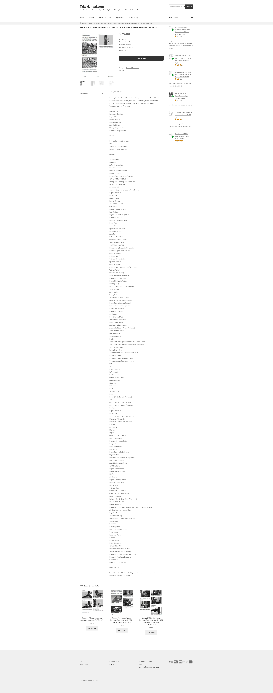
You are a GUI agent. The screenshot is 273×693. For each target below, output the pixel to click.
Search (189, 7)
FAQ (110, 17)
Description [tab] (84, 93)
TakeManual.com (92, 6)
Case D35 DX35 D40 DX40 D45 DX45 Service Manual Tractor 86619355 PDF (183, 74)
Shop (81, 661)
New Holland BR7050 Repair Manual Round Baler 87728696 (182, 136)
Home (82, 17)
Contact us (102, 17)
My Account (84, 664)
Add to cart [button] (92, 628)
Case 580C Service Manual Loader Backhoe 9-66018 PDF (183, 114)
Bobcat (90, 23)
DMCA (111, 664)
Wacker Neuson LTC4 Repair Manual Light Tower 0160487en (181, 95)
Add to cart (141, 58)
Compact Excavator (100, 23)
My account (120, 17)
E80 (123, 70)
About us (91, 17)
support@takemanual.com (149, 667)
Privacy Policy (133, 17)
